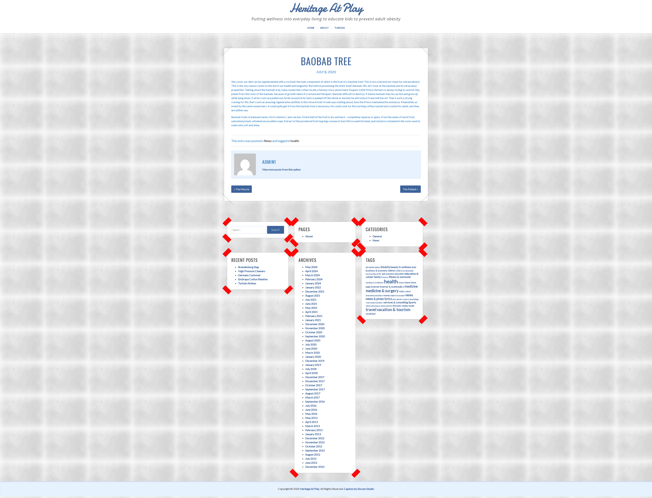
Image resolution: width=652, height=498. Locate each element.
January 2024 (313, 283)
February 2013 (313, 430)
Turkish (339, 27)
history (401, 282)
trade (411, 305)
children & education (405, 271)
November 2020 (315, 328)
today (405, 305)
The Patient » (410, 189)
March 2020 (312, 352)
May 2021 (311, 307)
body (414, 267)
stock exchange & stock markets (379, 306)
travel (371, 309)
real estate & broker (374, 302)
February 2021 (313, 315)
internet (375, 286)
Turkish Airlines (247, 283)
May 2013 (311, 417)
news (409, 295)
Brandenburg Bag (248, 267)
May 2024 (311, 267)
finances (384, 277)
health (295, 141)
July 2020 (310, 344)
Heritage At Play (309, 488)
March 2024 (312, 275)
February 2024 (313, 279)
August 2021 (312, 295)
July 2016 (310, 405)
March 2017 (312, 397)
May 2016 (311, 413)
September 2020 (315, 336)
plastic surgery (403, 299)
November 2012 (315, 442)
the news (397, 306)
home (407, 282)
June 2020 (311, 348)
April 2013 (311, 421)
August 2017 (312, 393)
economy (389, 274)
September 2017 (315, 389)
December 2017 (314, 377)
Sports (412, 302)
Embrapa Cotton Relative (253, 279)
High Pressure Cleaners (251, 271)
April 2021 (311, 311)
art (367, 267)
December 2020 (314, 324)
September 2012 (315, 450)
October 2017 (313, 385)
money (386, 295)
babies (377, 267)
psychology (414, 299)
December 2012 (314, 438)
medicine (411, 286)
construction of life (373, 274)
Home (310, 27)
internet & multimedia (391, 286)
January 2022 (313, 287)
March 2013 (312, 426)
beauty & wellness (401, 267)
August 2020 (312, 340)
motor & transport (397, 295)
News (268, 141)
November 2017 (315, 381)
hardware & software (375, 282)
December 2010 (314, 466)
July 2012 (310, 458)
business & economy (376, 270)
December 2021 (314, 291)
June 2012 (311, 462)
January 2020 (313, 356)
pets (394, 299)
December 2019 (314, 360)
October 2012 (313, 446)
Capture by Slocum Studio (359, 488)
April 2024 (311, 271)
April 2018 (311, 373)
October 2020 (313, 332)
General (377, 236)
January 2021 (313, 320)
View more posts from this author (281, 169)
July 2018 (310, 368)
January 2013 (313, 434)
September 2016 (315, 401)
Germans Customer (249, 275)
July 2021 (310, 299)
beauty (385, 267)
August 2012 (312, 454)
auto (371, 267)
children (391, 270)
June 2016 (311, 409)
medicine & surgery (382, 290)
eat (383, 274)
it (403, 287)
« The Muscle (241, 189)
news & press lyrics (379, 299)
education (399, 274)
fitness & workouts (400, 276)
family (377, 276)
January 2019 (313, 364)
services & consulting (395, 302)
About (324, 27)
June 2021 (311, 303)
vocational (370, 314)
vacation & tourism (393, 309)
